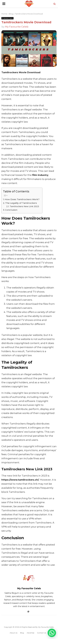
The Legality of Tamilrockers (21, 203)
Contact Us (41, 633)
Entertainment (7, 18)
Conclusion (11, 210)
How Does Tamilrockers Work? (22, 199)
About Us (13, 633)
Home (4, 14)
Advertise (30, 633)
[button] (52, 633)
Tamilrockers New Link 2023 (24, 206)
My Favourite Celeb (16, 26)
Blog (11, 14)
